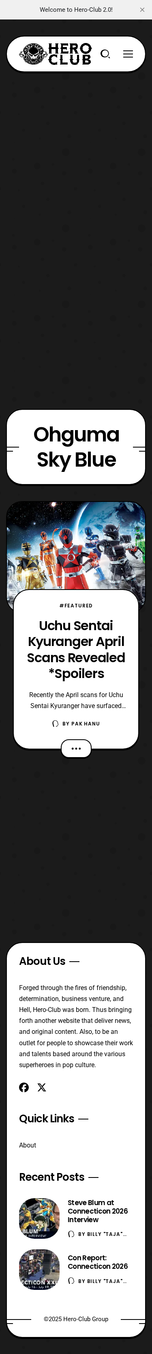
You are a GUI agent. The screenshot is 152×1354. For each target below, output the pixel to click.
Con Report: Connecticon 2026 (98, 1262)
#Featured (76, 605)
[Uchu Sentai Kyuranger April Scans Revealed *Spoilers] (76, 557)
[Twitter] (42, 1087)
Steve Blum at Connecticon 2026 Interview (98, 1211)
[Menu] (128, 54)
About (27, 1145)
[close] (142, 9)
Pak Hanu (85, 723)
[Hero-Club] (55, 54)
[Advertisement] (76, 148)
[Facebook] (24, 1087)
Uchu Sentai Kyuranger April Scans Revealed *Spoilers (76, 649)
